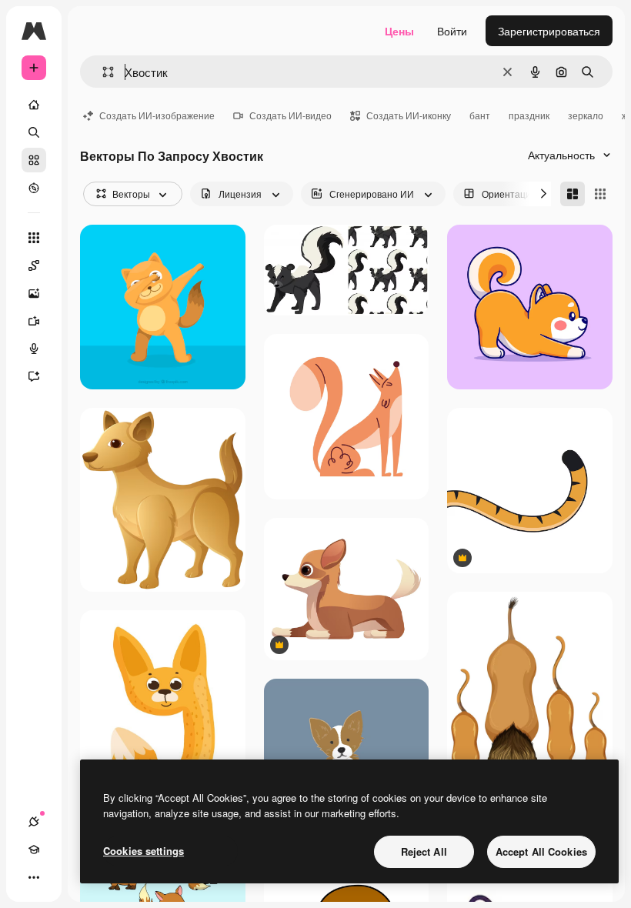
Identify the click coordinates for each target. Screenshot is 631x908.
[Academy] (34, 849)
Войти (452, 30)
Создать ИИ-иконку (408, 115)
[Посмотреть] (34, 187)
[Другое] (34, 877)
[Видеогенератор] (34, 321)
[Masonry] (572, 194)
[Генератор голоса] (34, 348)
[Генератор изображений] (34, 293)
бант (479, 115)
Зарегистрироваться (549, 30)
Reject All (424, 851)
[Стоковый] (34, 160)
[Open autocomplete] (102, 72)
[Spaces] (34, 265)
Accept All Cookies (541, 851)
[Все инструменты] (34, 237)
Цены (399, 30)
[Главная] (34, 104)
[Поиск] (34, 132)
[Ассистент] (34, 376)
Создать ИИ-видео (290, 115)
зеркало (585, 115)
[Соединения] (34, 822)
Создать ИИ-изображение (157, 115)
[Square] (600, 194)
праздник (529, 115)
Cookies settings (143, 850)
